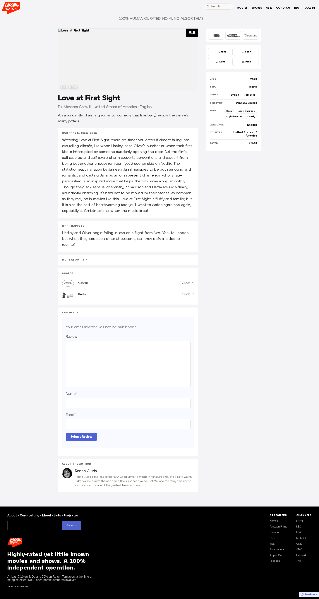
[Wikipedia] (250, 35)
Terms (10, 586)
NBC (299, 526)
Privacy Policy (21, 586)
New (269, 8)
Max (272, 544)
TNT (298, 561)
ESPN (299, 521)
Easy (229, 111)
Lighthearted (234, 117)
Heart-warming (246, 111)
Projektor (71, 515)
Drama (235, 95)
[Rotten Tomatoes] (233, 35)
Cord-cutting (287, 8)
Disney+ (274, 532)
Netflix (274, 521)
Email (71, 415)
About (12, 515)
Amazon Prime (278, 526)
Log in (310, 8)
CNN (299, 544)
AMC (299, 549)
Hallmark (301, 555)
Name (71, 394)
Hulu (272, 538)
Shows (256, 8)
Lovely (251, 117)
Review (71, 336)
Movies (242, 8)
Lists (57, 515)
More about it (73, 260)
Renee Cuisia (89, 133)
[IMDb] (216, 35)
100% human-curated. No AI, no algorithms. (161, 18)
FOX (298, 532)
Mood (46, 515)
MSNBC (301, 538)
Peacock (275, 561)
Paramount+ (277, 549)
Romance (249, 95)
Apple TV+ (276, 555)
